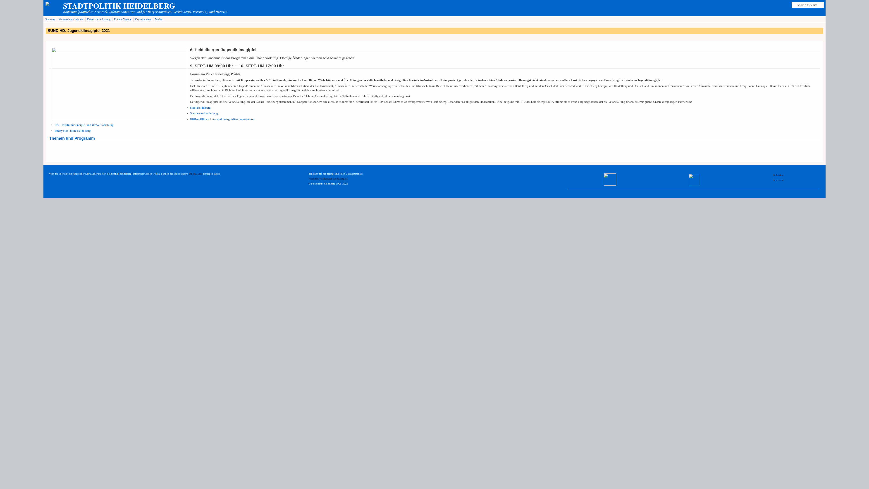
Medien (159, 19)
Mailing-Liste (196, 174)
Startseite (50, 19)
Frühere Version (122, 19)
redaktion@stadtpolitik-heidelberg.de (328, 178)
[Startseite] (52, 4)
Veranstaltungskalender (71, 19)
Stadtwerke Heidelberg (204, 113)
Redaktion (778, 175)
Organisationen (143, 19)
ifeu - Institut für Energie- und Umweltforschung (84, 125)
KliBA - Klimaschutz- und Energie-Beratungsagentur (222, 119)
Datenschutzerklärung (98, 19)
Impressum (778, 180)
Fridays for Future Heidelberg (73, 130)
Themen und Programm (72, 138)
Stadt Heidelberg (200, 107)
